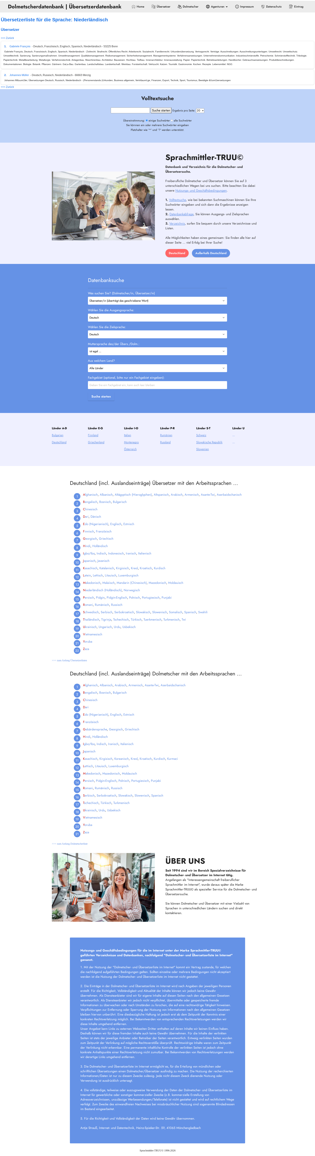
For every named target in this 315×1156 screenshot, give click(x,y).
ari (86, 516)
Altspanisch (161, 494)
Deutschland (177, 253)
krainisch (90, 627)
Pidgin (100, 597)
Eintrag (298, 6)
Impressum (247, 6)
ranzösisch (91, 722)
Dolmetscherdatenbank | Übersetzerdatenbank (65, 6)
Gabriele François (20, 46)
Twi (184, 619)
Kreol (134, 568)
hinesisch (90, 509)
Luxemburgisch (128, 575)
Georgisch (116, 729)
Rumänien (166, 435)
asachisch (90, 568)
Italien (127, 435)
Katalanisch (106, 568)
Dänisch (96, 516)
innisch (88, 531)
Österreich (130, 449)
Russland (165, 442)
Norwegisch (132, 590)
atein (87, 575)
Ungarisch (105, 627)
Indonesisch (116, 553)
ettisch (88, 766)
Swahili (203, 612)
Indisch (101, 553)
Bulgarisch (120, 501)
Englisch (115, 524)
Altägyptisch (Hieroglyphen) (133, 494)
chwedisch (91, 612)
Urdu (117, 627)
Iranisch (131, 553)
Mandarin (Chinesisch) (132, 582)
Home (140, 6)
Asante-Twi (208, 494)
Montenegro (131, 442)
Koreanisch (121, 758)
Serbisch (106, 612)
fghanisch (90, 494)
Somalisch (175, 612)
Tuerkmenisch (152, 619)
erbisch (89, 795)
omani (88, 604)
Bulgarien (57, 435)
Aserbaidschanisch (229, 494)
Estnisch (128, 524)
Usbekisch (129, 627)
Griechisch (106, 538)
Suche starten (101, 396)
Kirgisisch (122, 568)
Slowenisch (159, 612)
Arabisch (177, 494)
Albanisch (106, 494)
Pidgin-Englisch (117, 597)
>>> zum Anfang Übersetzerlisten (69, 660)
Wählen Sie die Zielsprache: (107, 327)
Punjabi (167, 597)
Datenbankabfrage (181, 214)
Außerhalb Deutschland (211, 253)
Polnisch (134, 597)
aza (86, 649)
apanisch (89, 560)
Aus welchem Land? (101, 360)
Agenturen (217, 6)
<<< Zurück (7, 38)
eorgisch (90, 538)
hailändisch (91, 619)
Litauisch (110, 575)
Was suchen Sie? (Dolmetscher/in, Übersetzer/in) (121, 293)
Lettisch (98, 575)
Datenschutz (274, 6)
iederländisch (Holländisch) (102, 590)
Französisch (104, 531)
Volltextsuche (177, 199)
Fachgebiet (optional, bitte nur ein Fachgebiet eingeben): (126, 377)
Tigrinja (106, 619)
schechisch (91, 802)
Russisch (116, 604)
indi (86, 546)
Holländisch (100, 546)
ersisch (88, 597)
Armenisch (192, 494)
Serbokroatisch (124, 612)
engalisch (90, 501)
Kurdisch (159, 568)
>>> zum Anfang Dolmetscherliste (70, 843)
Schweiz (201, 435)
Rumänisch (102, 604)
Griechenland (96, 442)
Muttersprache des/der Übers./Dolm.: (113, 344)
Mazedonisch (157, 582)
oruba (87, 641)
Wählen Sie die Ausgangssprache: (111, 310)
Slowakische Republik (209, 442)
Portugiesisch (151, 597)
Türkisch (136, 619)
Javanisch (103, 560)
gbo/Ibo (89, 553)
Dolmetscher (191, 6)
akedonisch (91, 582)
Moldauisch (175, 582)
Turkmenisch (171, 619)
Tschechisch (121, 619)
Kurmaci (172, 758)
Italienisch (144, 553)
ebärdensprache (95, 729)
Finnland (93, 435)
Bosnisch (105, 501)
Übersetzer (163, 6)
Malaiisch (108, 582)
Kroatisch (146, 568)
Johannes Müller (19, 75)
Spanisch (190, 612)
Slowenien (202, 449)
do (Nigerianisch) (95, 524)
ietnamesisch (92, 634)
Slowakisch (143, 612)
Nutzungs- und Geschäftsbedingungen (201, 190)
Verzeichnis (177, 223)
